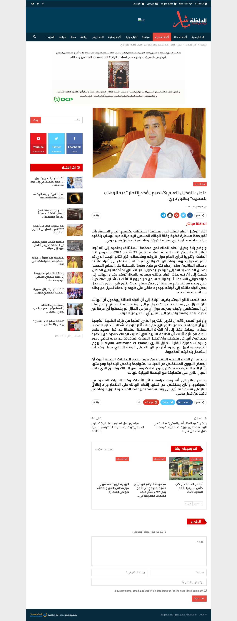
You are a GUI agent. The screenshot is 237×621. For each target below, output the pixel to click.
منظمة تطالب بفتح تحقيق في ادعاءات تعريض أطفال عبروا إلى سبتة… (48, 245)
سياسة (146, 37)
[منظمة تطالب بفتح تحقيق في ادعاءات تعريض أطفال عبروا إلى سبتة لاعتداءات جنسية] (75, 246)
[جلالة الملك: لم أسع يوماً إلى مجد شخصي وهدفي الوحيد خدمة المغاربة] (75, 278)
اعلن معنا (183, 3)
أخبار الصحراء (162, 37)
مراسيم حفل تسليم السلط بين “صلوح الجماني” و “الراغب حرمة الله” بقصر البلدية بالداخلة (117, 427)
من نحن (150, 3)
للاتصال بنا (199, 3)
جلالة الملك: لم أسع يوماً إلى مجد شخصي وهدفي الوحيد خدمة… (49, 276)
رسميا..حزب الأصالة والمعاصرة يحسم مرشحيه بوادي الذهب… (48, 308)
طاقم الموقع (167, 3)
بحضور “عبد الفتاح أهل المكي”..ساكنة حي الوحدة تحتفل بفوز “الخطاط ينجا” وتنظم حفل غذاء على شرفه (180, 427)
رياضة (83, 37)
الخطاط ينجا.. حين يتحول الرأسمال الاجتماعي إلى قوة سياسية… (47, 181)
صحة (73, 37)
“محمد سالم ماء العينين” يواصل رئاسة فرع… (48, 322)
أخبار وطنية (114, 37)
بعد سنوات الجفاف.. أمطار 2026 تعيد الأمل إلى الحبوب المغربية (47, 229)
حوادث (62, 37)
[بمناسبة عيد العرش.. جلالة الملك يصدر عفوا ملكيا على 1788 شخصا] (75, 262)
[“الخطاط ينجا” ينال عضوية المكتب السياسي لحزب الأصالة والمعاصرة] (75, 293)
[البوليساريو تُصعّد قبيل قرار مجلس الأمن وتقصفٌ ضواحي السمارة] (112, 468)
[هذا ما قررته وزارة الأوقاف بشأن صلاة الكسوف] (75, 198)
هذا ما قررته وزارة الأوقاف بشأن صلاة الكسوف (48, 196)
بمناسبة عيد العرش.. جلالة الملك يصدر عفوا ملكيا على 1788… (47, 261)
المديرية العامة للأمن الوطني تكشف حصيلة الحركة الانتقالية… (51, 213)
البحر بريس (98, 37)
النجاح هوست (53, 615)
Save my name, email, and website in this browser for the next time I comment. (158, 591)
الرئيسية (196, 37)
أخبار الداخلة (180, 37)
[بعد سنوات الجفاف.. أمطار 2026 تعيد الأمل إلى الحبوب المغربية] (75, 230)
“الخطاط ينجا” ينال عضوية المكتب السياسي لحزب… (48, 291)
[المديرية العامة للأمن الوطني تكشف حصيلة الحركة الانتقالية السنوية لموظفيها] (75, 214)
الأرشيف (137, 3)
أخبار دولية (131, 37)
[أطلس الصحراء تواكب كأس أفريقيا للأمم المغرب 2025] (186, 468)
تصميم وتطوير (71, 615)
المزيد (51, 37)
